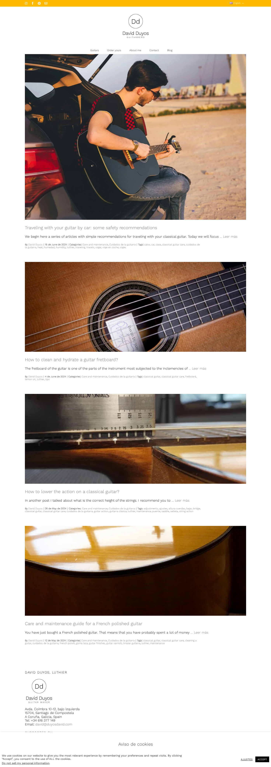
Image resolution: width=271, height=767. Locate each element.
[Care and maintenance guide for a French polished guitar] (135, 571)
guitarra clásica (118, 511)
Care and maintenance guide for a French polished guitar (83, 623)
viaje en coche (111, 247)
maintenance (143, 511)
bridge (196, 508)
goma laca (82, 643)
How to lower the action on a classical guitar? (72, 491)
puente (156, 511)
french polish (67, 643)
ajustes (163, 508)
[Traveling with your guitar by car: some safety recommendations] (135, 137)
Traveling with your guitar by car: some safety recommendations (91, 227)
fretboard (190, 376)
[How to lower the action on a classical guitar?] (135, 439)
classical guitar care (173, 244)
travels (90, 247)
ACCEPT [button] (262, 759)
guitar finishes (97, 643)
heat (40, 247)
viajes (123, 247)
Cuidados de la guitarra (122, 244)
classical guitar (151, 376)
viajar (98, 247)
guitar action (101, 511)
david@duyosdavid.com (53, 724)
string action (186, 511)
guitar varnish (114, 643)
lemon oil (30, 379)
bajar (189, 508)
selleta (174, 511)
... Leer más (228, 236)
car (152, 244)
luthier (70, 247)
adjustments (151, 508)
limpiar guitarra (131, 643)
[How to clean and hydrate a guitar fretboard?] (135, 307)
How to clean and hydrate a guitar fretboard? (71, 359)
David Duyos (35, 244)
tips (47, 379)
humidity (61, 247)
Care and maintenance (95, 244)
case (158, 244)
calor (147, 244)
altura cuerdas (177, 508)
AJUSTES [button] (247, 759)
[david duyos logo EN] (39, 679)
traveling (80, 247)
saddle (165, 511)
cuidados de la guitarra (80, 511)
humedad (49, 247)
